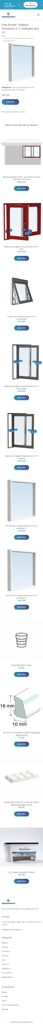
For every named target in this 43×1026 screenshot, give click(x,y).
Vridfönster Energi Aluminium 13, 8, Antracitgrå (21, 317)
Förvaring (6, 951)
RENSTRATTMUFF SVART (21, 665)
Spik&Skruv (6, 968)
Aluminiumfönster (9, 90)
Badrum (5, 943)
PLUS (32, 87)
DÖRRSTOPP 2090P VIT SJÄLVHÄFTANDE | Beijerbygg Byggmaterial (21, 803)
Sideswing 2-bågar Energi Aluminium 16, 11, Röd (21, 248)
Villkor (4, 1001)
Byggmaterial (7, 977)
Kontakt (5, 996)
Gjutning (5, 956)
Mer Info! (10, 102)
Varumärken (24, 87)
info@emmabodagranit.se (12, 929)
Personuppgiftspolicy (10, 1005)
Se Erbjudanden (30, 4)
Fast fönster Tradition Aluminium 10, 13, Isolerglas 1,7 (21, 527)
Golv (3, 960)
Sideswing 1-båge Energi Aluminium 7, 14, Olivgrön (21, 457)
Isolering (5, 964)
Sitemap (5, 1009)
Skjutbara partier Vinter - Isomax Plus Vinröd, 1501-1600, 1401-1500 (21, 178)
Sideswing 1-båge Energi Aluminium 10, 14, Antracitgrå (21, 387)
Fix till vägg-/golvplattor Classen (21, 872)
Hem (3, 36)
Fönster (15, 87)
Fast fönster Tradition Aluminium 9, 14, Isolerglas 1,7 (21, 596)
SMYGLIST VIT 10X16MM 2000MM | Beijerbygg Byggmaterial (21, 733)
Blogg (4, 992)
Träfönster (20, 90)
